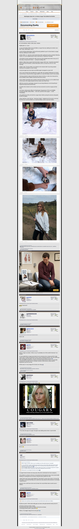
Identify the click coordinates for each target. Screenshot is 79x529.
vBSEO (44, 528)
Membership (42, 11)
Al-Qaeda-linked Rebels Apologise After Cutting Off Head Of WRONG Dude (47, 522)
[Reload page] (20, 14)
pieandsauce (29, 375)
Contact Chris (23, 524)
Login (37, 11)
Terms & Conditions (35, 524)
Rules (48, 11)
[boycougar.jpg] (39, 150)
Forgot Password (29, 524)
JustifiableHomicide (31, 313)
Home (27, 11)
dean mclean (29, 422)
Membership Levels (42, 524)
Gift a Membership (49, 524)
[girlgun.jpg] (39, 217)
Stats (52, 11)
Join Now (52, 25)
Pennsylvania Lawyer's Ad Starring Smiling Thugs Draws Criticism (30, 522)
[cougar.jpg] (39, 179)
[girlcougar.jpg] (39, 118)
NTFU (57, 524)
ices (21, 454)
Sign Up (31, 11)
